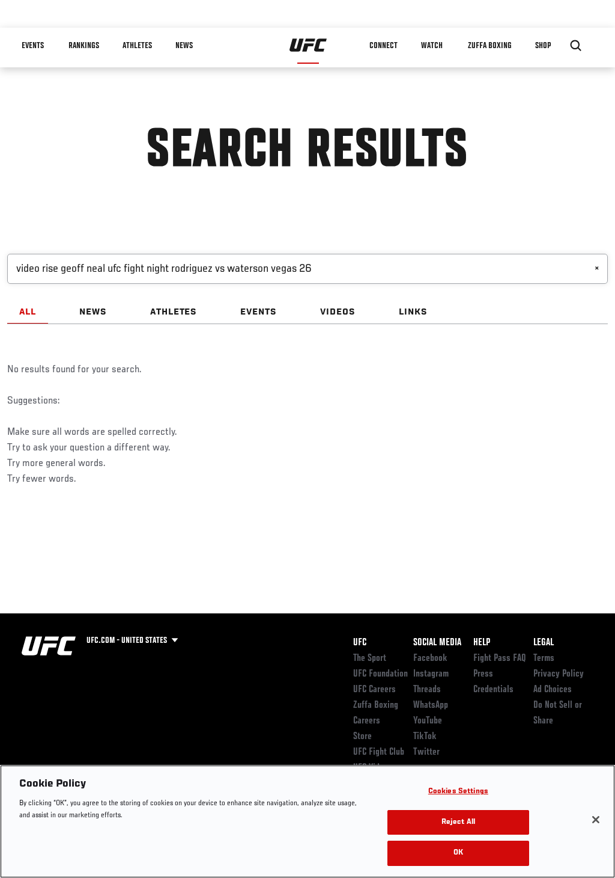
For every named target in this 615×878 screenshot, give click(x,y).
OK (458, 853)
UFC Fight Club (378, 752)
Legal (543, 642)
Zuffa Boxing (490, 46)
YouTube (427, 721)
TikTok (425, 736)
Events (33, 46)
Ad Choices (552, 689)
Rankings (83, 46)
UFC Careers (374, 689)
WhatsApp (430, 705)
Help (481, 642)
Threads (427, 689)
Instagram (431, 674)
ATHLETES (174, 312)
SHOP (543, 46)
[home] (308, 46)
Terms (543, 658)
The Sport (369, 658)
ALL (27, 312)
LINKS (413, 312)
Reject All (458, 822)
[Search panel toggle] (576, 45)
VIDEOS (338, 312)
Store (362, 736)
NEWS (93, 312)
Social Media (437, 642)
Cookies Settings (458, 792)
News (184, 46)
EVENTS (258, 312)
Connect (383, 46)
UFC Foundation (380, 674)
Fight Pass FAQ (499, 658)
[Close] (596, 819)
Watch (432, 46)
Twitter (426, 752)
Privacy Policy (558, 674)
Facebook (430, 658)
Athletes (137, 46)
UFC (359, 642)
